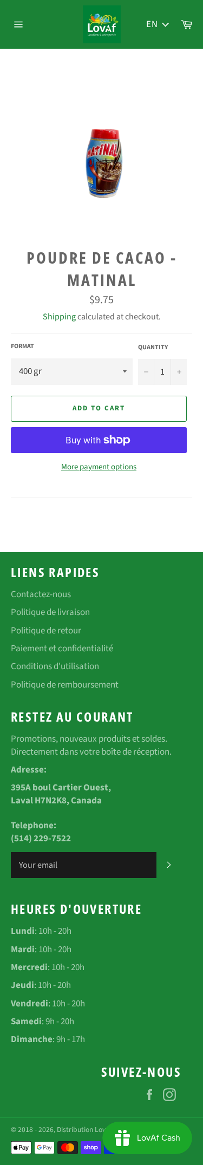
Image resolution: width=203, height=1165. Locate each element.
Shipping (59, 317)
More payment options (98, 467)
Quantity (153, 347)
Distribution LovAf (84, 1129)
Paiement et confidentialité (62, 648)
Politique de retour (46, 630)
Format (22, 346)
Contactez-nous (41, 594)
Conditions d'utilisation (55, 666)
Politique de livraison (50, 612)
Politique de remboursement (65, 684)
